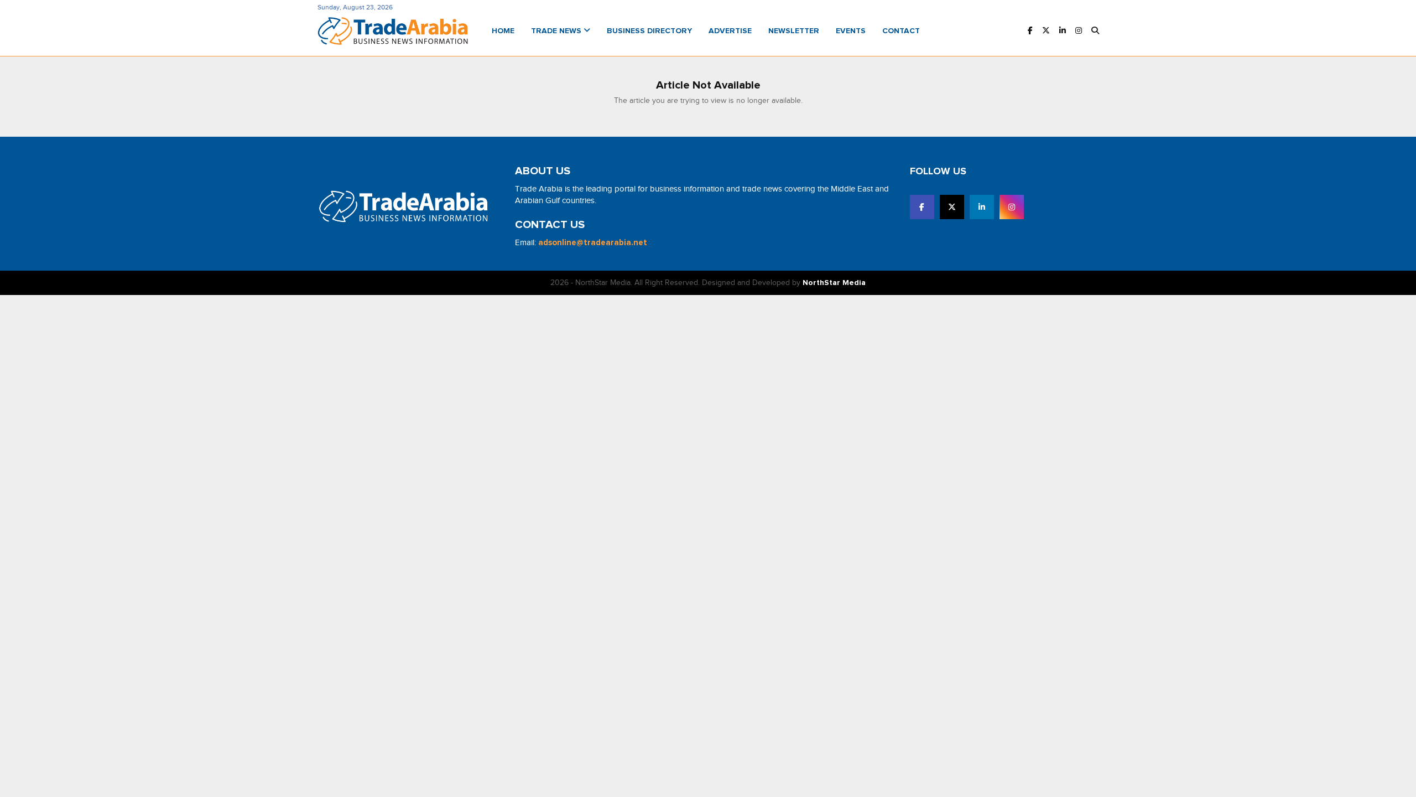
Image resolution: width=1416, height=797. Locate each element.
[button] (1095, 31)
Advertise (730, 31)
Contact (901, 31)
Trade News (557, 31)
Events (851, 31)
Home (503, 31)
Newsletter (793, 31)
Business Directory (649, 31)
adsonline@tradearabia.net (592, 243)
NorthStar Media (834, 283)
